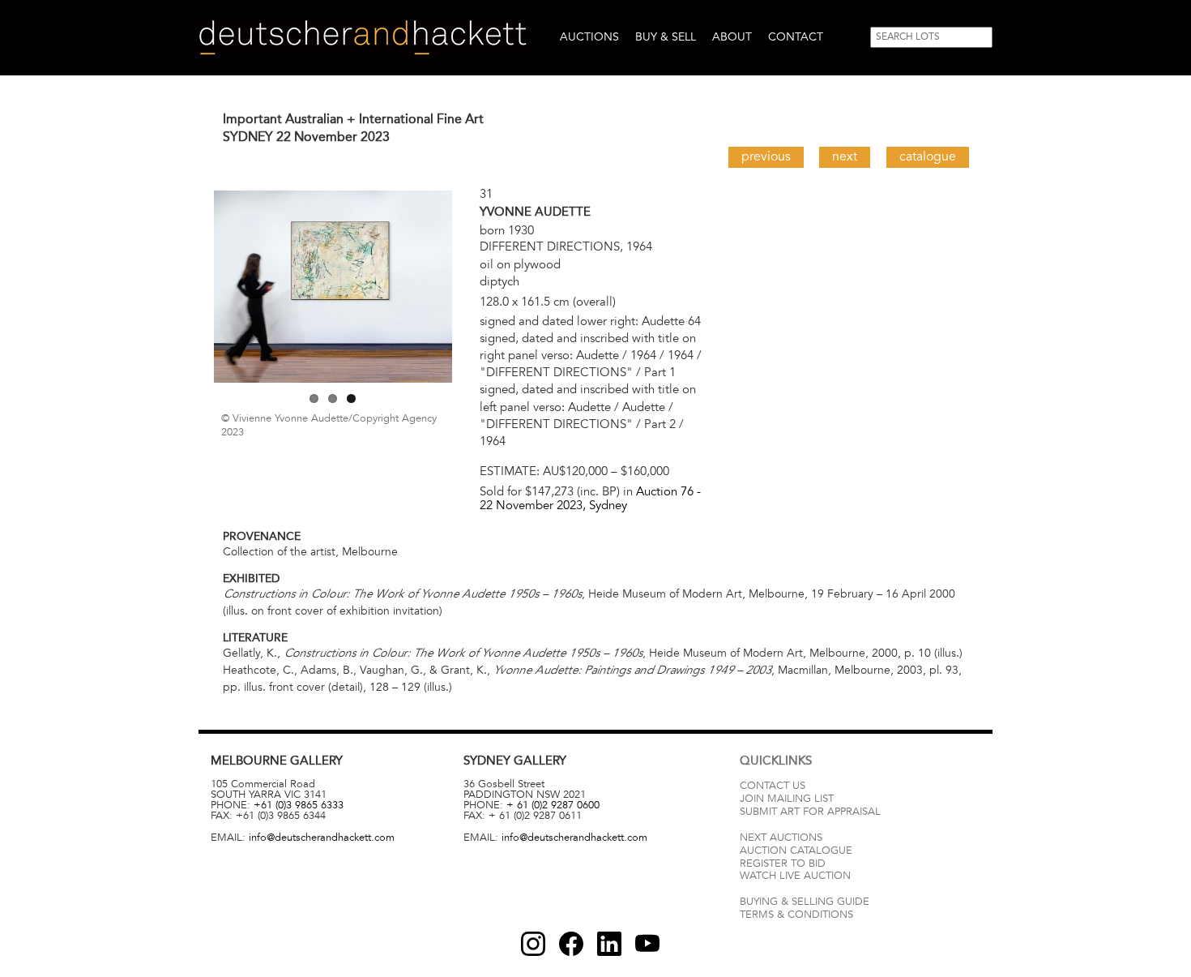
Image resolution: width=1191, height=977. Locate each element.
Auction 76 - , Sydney (590, 498)
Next (844, 156)
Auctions (589, 37)
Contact (795, 37)
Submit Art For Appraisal (810, 811)
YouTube (647, 944)
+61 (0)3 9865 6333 (299, 805)
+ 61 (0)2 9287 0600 (553, 805)
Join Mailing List (787, 798)
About (732, 37)
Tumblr (609, 944)
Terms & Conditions (796, 914)
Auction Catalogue (796, 850)
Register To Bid (783, 863)
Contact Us (772, 785)
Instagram (533, 944)
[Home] (362, 37)
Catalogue (927, 156)
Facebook (571, 944)
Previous (766, 156)
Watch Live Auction (795, 875)
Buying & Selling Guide (804, 901)
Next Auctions (781, 837)
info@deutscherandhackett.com (322, 837)
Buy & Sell (665, 37)
